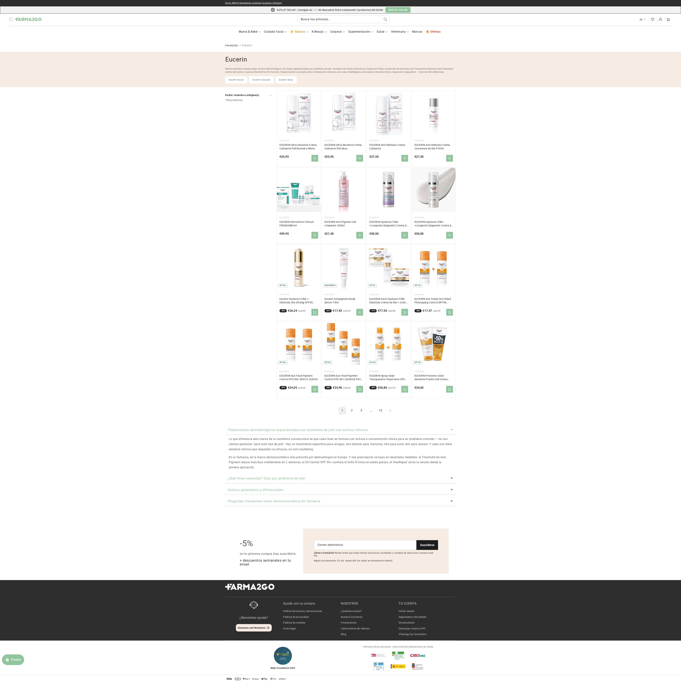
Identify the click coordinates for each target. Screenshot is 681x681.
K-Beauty (318, 31)
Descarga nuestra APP (412, 628)
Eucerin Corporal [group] (261, 80)
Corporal (336, 31)
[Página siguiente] (390, 411)
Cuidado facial (274, 31)
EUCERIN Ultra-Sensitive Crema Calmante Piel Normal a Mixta (298, 147)
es (641, 19)
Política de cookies (294, 622)
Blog (343, 634)
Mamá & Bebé (248, 31)
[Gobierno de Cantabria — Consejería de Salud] (417, 666)
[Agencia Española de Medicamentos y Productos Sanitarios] (378, 655)
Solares (300, 31)
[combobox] (343, 19)
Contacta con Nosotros (252, 627)
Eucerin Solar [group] (286, 80)
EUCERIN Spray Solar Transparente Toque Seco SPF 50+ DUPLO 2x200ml (387, 377)
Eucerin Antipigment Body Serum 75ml (340, 300)
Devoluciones (406, 622)
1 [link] (342, 410)
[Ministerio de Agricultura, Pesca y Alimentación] (398, 666)
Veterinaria (398, 31)
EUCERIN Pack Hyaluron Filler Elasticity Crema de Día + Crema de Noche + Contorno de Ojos (388, 300)
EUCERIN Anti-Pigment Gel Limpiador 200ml (340, 223)
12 (380, 410)
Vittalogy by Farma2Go (413, 634)
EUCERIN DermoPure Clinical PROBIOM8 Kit (296, 223)
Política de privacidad (296, 617)
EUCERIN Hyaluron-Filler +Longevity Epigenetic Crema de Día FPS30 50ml (433, 223)
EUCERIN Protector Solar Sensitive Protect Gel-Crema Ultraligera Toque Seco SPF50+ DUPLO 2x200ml (432, 377)
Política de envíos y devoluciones (302, 611)
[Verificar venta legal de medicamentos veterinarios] (378, 666)
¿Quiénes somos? (351, 611)
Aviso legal (289, 628)
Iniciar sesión (406, 611)
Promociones (349, 622)
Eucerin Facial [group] (236, 80)
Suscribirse (427, 545)
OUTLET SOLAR (398, 10)
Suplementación (359, 31)
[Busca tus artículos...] (385, 19)
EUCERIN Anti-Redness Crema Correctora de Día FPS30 (432, 147)
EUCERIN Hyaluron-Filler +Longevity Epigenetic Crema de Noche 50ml (388, 223)
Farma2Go (231, 45)
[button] (668, 19)
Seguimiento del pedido (412, 617)
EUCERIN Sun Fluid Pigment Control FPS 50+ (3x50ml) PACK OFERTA (344, 377)
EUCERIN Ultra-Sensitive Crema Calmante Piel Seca (343, 147)
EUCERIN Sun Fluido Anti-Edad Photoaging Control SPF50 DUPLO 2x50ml (432, 300)
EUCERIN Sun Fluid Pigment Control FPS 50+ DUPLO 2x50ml (298, 377)
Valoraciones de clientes (355, 628)
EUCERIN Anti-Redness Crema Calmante (387, 147)
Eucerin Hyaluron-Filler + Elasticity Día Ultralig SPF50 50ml (296, 300)
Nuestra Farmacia (351, 617)
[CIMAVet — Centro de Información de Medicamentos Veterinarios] (417, 655)
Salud (380, 31)
